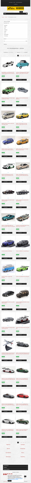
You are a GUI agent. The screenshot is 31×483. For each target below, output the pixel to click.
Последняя (29, 55)
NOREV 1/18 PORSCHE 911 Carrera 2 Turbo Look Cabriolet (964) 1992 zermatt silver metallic (22, 175)
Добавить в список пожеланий (11, 80)
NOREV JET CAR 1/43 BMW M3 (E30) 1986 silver (22, 98)
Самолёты (23, 456)
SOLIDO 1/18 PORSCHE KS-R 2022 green (22, 276)
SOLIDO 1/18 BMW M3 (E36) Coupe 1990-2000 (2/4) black (8, 302)
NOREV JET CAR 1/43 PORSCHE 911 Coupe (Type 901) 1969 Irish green (22, 430)
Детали (8, 448)
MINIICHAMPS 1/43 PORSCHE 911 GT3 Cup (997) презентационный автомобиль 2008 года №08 (8, 73)
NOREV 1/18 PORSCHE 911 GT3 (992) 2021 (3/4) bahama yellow (22, 149)
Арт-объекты (8, 452)
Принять (9, 480)
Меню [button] (5, 13)
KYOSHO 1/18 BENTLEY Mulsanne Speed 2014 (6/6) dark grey (8, 328)
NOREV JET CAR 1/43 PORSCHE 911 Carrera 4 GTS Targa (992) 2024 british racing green (22, 379)
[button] (22, 121)
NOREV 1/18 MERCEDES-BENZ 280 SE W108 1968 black (22, 200)
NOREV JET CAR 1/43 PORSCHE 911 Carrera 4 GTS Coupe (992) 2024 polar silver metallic (7, 430)
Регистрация (11, 2)
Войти (14, 2)
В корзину (5, 79)
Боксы (22, 452)
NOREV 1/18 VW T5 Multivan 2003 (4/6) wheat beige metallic (8, 124)
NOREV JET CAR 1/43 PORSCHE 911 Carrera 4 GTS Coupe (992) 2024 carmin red (22, 405)
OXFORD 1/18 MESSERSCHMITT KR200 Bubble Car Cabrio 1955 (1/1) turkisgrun (22, 73)
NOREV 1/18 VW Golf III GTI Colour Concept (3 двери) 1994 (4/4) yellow (21, 124)
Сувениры (23, 444)
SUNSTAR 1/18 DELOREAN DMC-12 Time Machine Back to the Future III (22, 226)
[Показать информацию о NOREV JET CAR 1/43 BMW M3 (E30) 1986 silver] (23, 90)
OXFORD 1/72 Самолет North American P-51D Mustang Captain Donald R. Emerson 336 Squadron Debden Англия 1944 (8, 354)
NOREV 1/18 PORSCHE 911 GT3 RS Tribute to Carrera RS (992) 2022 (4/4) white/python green (7, 175)
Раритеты (8, 444)
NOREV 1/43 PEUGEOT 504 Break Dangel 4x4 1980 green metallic (8, 98)
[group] (8, 90)
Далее (27, 55)
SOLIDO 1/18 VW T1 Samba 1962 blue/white (7, 277)
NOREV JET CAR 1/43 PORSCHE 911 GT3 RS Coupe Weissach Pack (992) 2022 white (8, 379)
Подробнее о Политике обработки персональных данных (15, 479)
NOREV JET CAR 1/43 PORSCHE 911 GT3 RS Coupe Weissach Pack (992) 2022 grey (22, 353)
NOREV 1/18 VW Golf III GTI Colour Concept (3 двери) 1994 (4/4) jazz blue (8, 149)
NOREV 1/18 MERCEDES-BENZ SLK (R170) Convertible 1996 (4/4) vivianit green (8, 226)
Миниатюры (8, 456)
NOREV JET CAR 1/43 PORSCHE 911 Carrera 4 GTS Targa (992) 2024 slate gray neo (8, 405)
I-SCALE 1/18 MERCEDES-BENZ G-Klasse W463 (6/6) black (22, 302)
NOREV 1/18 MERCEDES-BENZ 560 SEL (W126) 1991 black (8, 200)
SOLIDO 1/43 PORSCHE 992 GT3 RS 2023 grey (22, 328)
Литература (22, 448)
